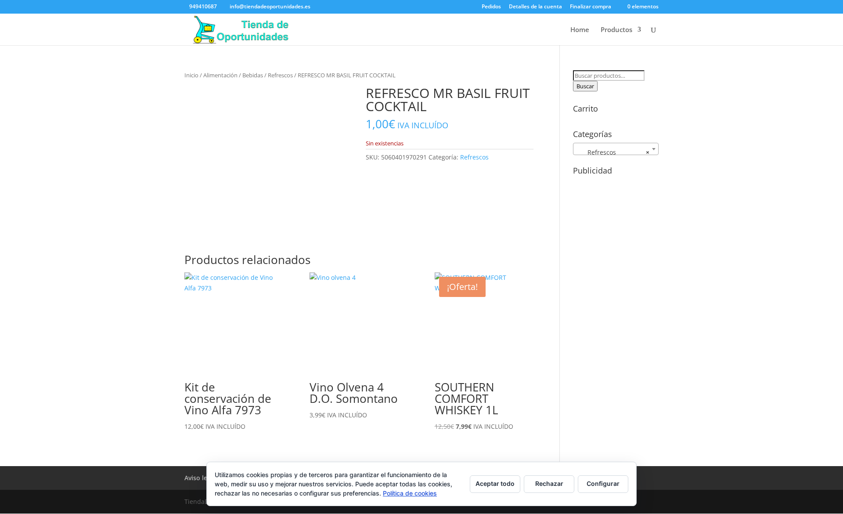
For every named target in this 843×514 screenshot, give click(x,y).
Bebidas (252, 75)
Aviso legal (200, 478)
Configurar (603, 483)
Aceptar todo (495, 483)
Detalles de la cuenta (535, 7)
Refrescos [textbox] (613, 152)
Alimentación (220, 75)
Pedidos (491, 7)
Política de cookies (410, 493)
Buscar (585, 86)
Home (579, 30)
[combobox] (616, 149)
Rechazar (549, 483)
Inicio (191, 75)
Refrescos (280, 75)
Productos (616, 30)
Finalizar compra (590, 7)
